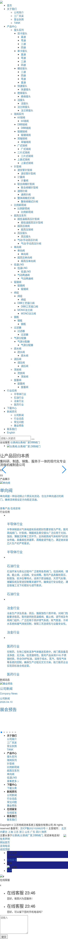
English (11, 432)
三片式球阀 (23, 152)
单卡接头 (22, 51)
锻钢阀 (17, 282)
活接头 (21, 100)
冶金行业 (19, 401)
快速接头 (22, 86)
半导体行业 (20, 394)
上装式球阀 (23, 159)
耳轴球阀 (22, 138)
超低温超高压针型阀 (28, 219)
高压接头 (22, 233)
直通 (23, 37)
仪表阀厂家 (24, 442)
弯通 (23, 40)
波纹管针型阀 (24, 170)
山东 (27, 831)
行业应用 (12, 390)
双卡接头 (22, 33)
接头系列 (19, 30)
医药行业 (19, 404)
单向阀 (17, 247)
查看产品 (5, 508)
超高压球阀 (23, 226)
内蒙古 (3, 831)
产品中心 (12, 26)
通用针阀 (22, 191)
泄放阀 (17, 369)
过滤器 (17, 327)
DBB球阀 (22, 124)
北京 (63, 828)
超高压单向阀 (24, 257)
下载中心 (12, 408)
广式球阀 (22, 145)
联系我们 (12, 429)
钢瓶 (16, 317)
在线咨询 (15, 508)
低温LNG (19, 264)
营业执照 (19, 19)
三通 (23, 44)
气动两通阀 (23, 275)
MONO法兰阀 (24, 310)
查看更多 (13, 781)
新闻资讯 (12, 411)
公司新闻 (19, 415)
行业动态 (19, 418)
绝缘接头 (22, 93)
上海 (10, 831)
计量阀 (21, 177)
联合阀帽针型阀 (26, 184)
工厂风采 (19, 16)
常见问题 (19, 422)
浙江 (21, 831)
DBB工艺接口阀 (26, 303)
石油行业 (19, 397)
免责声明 (5, 838)
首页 (9, 5)
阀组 (16, 292)
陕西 (43, 831)
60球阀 (21, 117)
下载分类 (12, 788)
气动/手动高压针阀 (27, 240)
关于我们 (12, 9)
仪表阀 (14, 442)
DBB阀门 (35, 442)
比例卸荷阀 (20, 205)
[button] (64, 469)
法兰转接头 (23, 107)
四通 (23, 47)
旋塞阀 (17, 380)
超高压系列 (20, 215)
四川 (38, 831)
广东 (32, 831)
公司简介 (19, 12)
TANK (17, 23)
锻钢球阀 (22, 131)
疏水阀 (17, 348)
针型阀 (17, 166)
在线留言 (12, 812)
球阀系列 (19, 114)
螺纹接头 (22, 68)
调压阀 (17, 359)
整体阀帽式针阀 (26, 198)
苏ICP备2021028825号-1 (34, 828)
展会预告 (19, 425)
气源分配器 (20, 338)
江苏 (16, 831)
